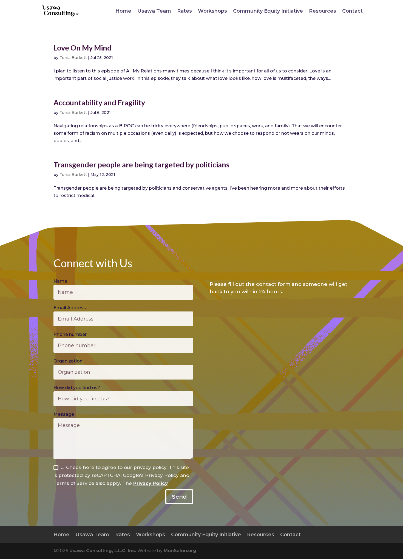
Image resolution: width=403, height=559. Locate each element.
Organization (68, 361)
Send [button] (179, 496)
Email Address (69, 307)
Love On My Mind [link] (82, 47)
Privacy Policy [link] (150, 483)
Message (63, 414)
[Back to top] (397, 519)
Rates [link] (184, 11)
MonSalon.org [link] (180, 550)
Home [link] (123, 11)
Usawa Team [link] (154, 11)
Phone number (70, 334)
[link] (61, 10)
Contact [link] (352, 11)
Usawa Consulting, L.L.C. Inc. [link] (103, 550)
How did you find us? (76, 387)
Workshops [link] (212, 11)
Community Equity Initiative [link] (268, 11)
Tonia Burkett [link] (73, 57)
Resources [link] (322, 11)
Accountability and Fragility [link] (99, 102)
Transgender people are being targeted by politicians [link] (141, 164)
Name (60, 281)
